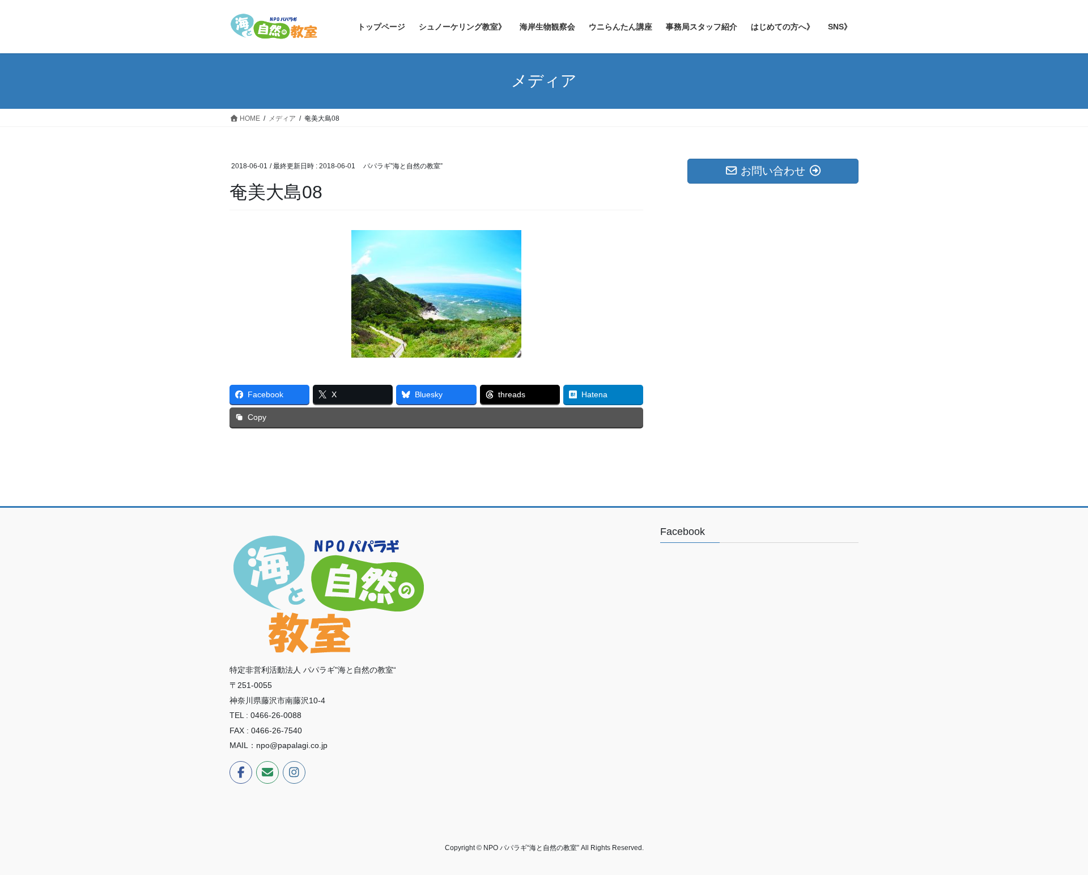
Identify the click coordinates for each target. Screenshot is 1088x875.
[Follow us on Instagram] (294, 772)
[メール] (267, 772)
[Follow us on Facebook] (241, 772)
